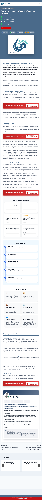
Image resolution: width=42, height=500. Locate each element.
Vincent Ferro (6, 466)
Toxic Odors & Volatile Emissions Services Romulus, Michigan (33, 447)
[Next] (39, 465)
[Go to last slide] (3, 465)
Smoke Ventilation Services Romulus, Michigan (9, 447)
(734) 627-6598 (21, 0)
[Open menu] (39, 4)
